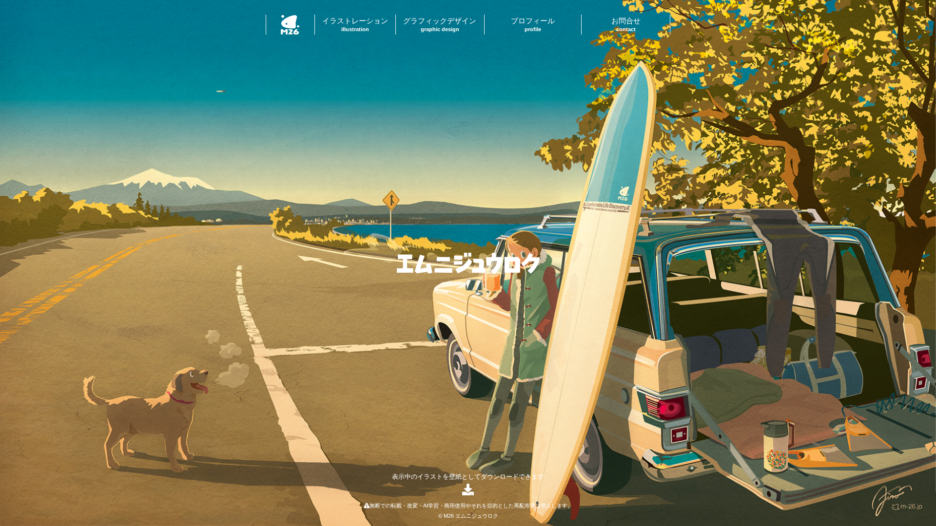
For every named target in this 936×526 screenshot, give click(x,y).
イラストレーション (355, 24)
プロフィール (533, 24)
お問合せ (626, 24)
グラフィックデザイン (439, 24)
